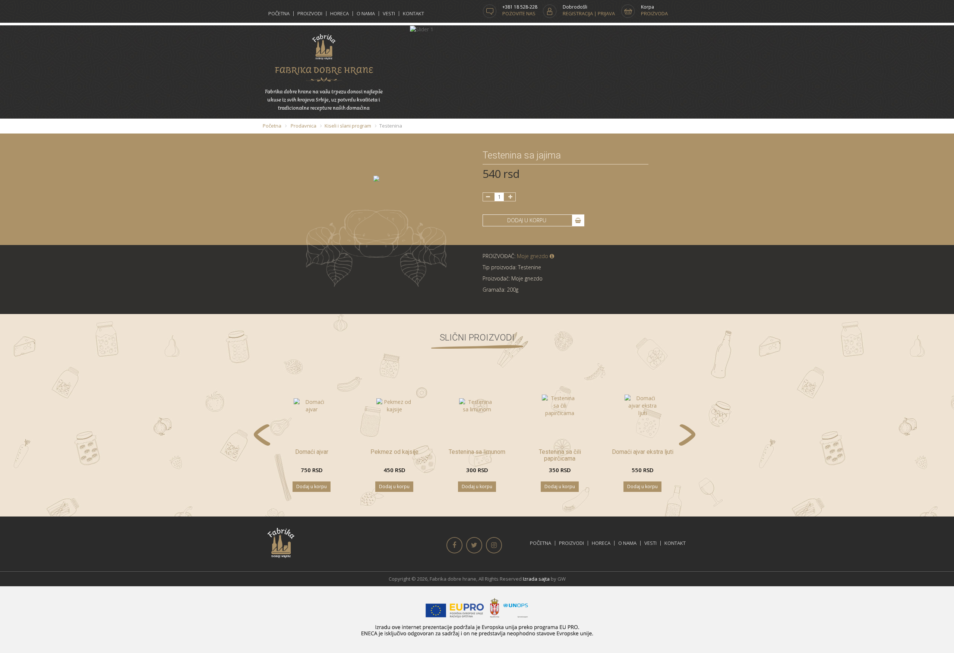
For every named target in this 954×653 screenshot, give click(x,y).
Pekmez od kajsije (394, 451)
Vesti (389, 13)
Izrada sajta (536, 578)
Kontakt (413, 13)
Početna (279, 13)
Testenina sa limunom (477, 451)
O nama (366, 13)
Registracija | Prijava (589, 13)
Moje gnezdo (533, 256)
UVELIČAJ (379, 204)
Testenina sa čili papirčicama (560, 455)
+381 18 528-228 (519, 7)
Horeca (339, 13)
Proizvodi (309, 13)
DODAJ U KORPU (527, 220)
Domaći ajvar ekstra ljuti (642, 451)
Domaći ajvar (311, 451)
